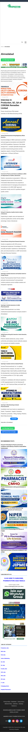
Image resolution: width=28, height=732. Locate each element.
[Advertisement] (14, 24)
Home (2, 46)
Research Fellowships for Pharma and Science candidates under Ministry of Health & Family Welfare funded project (13, 446)
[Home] (14, 6)
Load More (14, 418)
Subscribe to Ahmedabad (7, 422)
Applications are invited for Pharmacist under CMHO (13, 467)
